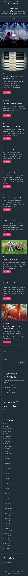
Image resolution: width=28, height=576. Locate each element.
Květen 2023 (8, 466)
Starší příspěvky (8, 351)
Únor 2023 (7, 468)
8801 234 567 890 (19, 1)
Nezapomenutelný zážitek (12, 198)
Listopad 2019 (8, 503)
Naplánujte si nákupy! (10, 173)
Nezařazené (8, 562)
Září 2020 (7, 496)
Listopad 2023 (8, 458)
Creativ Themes (16, 573)
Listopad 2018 (8, 523)
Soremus (14, 8)
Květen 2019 (8, 513)
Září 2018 (7, 526)
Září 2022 (7, 478)
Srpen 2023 (7, 463)
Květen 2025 (8, 433)
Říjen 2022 (7, 476)
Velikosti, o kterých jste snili (12, 103)
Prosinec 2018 (8, 521)
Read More (7, 92)
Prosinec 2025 (8, 423)
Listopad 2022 (8, 473)
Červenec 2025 (8, 428)
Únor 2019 (7, 516)
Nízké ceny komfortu (10, 221)
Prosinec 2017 (8, 543)
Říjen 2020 (7, 493)
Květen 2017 (8, 545)
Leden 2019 (7, 518)
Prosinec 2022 (8, 471)
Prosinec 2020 (8, 491)
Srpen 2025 (7, 426)
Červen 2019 (8, 511)
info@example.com (14, 3)
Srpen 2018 (7, 528)
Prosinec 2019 (8, 501)
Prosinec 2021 (8, 486)
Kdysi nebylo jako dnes (11, 150)
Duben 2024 (8, 453)
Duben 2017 (8, 548)
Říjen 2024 (7, 451)
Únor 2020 (7, 498)
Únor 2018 (7, 538)
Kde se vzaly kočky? (10, 260)
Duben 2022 (8, 483)
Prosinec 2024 (8, 446)
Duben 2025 (8, 436)
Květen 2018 (8, 533)
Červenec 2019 (8, 508)
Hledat (5, 359)
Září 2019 (7, 506)
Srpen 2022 (7, 481)
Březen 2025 (8, 438)
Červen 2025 (8, 431)
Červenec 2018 (8, 531)
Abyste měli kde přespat (11, 127)
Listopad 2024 (8, 448)
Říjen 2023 (7, 461)
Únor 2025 (7, 441)
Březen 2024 (8, 456)
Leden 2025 (7, 443)
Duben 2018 (8, 536)
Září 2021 (7, 488)
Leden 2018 (7, 541)
